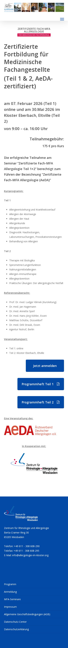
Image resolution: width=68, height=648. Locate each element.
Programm (10, 584)
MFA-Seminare (12, 599)
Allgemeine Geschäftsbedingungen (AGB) (27, 614)
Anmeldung (10, 591)
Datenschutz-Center (15, 621)
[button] (62, 19)
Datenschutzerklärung (16, 629)
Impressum (10, 606)
